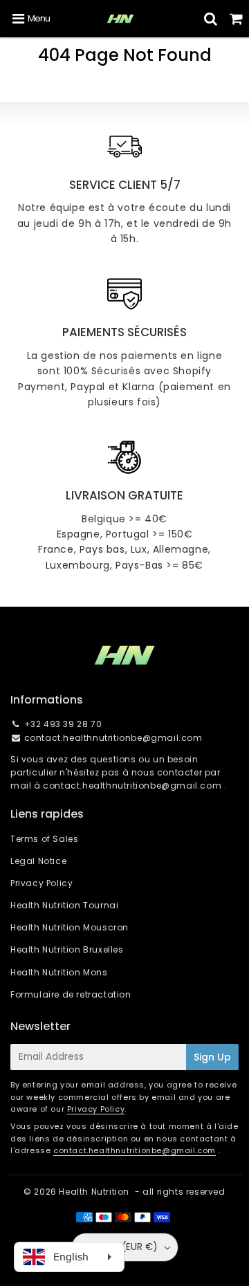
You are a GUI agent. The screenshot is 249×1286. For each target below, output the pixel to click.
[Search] (211, 18)
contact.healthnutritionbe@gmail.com (113, 738)
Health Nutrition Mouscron (69, 927)
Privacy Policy (41, 883)
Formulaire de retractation (70, 994)
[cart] (236, 18)
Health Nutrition (94, 1191)
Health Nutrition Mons (59, 972)
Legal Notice (38, 861)
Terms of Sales (44, 839)
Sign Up (212, 1057)
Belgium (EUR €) (119, 1246)
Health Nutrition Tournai (64, 905)
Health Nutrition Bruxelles (67, 949)
